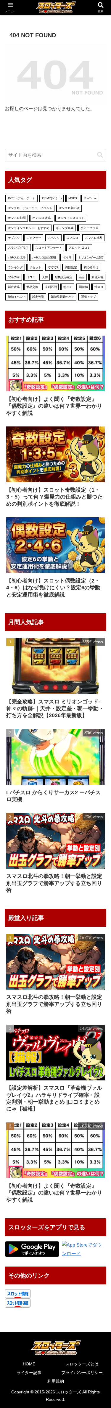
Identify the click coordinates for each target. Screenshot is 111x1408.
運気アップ (88, 296)
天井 (45, 277)
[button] (100, 155)
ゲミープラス (89, 228)
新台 (82, 277)
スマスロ (72, 237)
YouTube (90, 198)
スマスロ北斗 (94, 237)
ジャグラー (33, 237)
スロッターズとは (82, 1364)
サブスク (14, 237)
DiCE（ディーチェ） (22, 198)
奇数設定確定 (63, 277)
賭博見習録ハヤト (63, 296)
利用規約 (55, 1381)
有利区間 (51, 287)
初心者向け (91, 267)
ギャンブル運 (65, 228)
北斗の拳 (14, 277)
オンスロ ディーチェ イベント (30, 208)
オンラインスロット (71, 217)
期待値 (83, 287)
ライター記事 (29, 1372)
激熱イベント (17, 296)
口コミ (30, 277)
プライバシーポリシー (82, 1372)
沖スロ (98, 287)
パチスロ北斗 (17, 257)
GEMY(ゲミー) (52, 198)
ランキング (15, 267)
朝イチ (67, 287)
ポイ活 (67, 257)
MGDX (72, 198)
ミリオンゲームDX (90, 257)
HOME (29, 1364)
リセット (35, 267)
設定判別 (38, 296)
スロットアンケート (48, 247)
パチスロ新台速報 (44, 257)
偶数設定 (71, 267)
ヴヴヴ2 (53, 267)
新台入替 (97, 277)
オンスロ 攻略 (41, 217)
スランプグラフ (18, 247)
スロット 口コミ (79, 247)
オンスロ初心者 (69, 208)
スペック (54, 237)
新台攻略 (14, 287)
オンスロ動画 (17, 217)
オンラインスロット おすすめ (28, 228)
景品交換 (32, 287)
